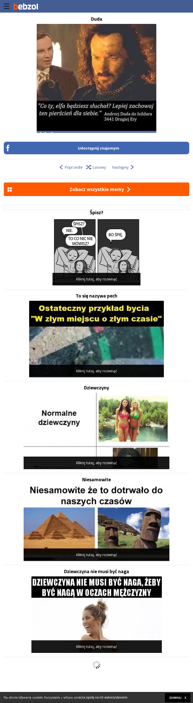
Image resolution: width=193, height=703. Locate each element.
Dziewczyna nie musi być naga (96, 571)
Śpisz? (96, 212)
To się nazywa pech (96, 295)
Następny (120, 167)
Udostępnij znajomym (98, 148)
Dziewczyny (96, 387)
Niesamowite (96, 479)
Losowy (99, 167)
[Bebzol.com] (25, 6)
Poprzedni (73, 167)
